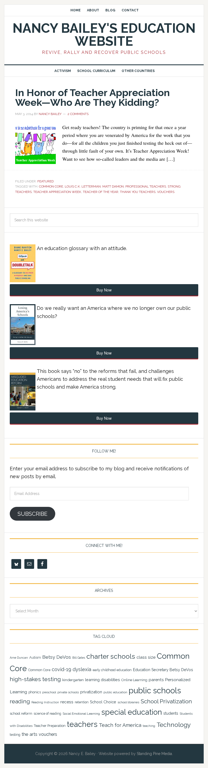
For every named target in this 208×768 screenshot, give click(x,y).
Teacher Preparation (50, 726)
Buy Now (104, 290)
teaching (149, 726)
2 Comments (78, 114)
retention (82, 702)
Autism (35, 657)
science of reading (47, 714)
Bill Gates (78, 657)
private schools (68, 692)
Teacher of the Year (100, 192)
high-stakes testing (35, 679)
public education (115, 692)
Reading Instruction (45, 702)
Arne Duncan (19, 657)
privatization (91, 692)
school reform (21, 713)
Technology (174, 724)
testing (15, 735)
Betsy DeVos (56, 657)
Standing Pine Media (154, 753)
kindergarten (73, 680)
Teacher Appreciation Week (57, 192)
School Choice (103, 702)
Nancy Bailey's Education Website (104, 35)
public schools (155, 690)
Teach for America (120, 725)
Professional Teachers (145, 186)
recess (66, 702)
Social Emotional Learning (81, 714)
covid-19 (61, 669)
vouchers (165, 192)
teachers (82, 724)
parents (156, 679)
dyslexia (82, 669)
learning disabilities (102, 679)
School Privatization (166, 701)
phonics (34, 692)
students (170, 713)
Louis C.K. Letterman (83, 186)
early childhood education (112, 670)
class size (145, 657)
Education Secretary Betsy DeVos (163, 670)
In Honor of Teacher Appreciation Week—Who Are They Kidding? (92, 97)
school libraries (128, 702)
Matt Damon (113, 186)
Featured (45, 181)
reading (20, 701)
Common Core (51, 186)
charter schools (110, 656)
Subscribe (32, 514)
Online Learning (134, 680)
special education (131, 712)
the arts (29, 734)
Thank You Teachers (137, 192)
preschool (49, 692)
